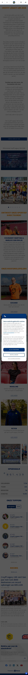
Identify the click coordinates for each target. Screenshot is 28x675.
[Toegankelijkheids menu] (26, 673)
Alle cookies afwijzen (14, 358)
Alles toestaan (14, 349)
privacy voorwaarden (8, 332)
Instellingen (14, 354)
